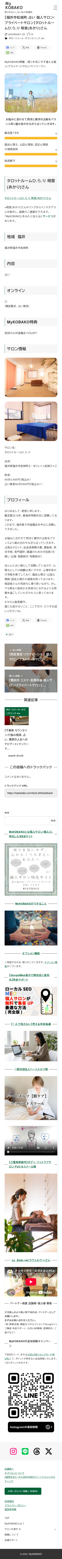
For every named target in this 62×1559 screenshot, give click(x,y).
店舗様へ (9, 1468)
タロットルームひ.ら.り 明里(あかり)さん (28, 198)
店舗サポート (11, 1540)
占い (10, 634)
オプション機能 (31, 953)
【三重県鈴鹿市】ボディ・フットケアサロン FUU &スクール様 (30, 1164)
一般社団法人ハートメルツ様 (31, 1069)
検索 (7, 812)
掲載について (12, 1534)
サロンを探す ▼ (13, 1529)
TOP (7, 1518)
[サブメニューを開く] (55, 1529)
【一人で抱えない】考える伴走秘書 (31, 1024)
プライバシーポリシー (15, 1505)
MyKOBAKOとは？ (14, 1523)
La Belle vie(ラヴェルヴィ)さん (31, 1260)
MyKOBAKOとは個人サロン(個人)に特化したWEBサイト (31, 834)
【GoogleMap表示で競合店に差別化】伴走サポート (29, 977)
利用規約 (9, 1501)
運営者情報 (10, 1509)
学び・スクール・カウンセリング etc (26, 38)
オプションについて (15, 1473)
